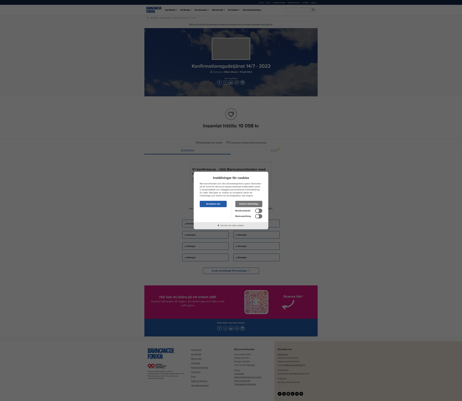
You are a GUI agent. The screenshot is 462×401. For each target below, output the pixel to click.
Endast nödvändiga (248, 203)
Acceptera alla (213, 203)
